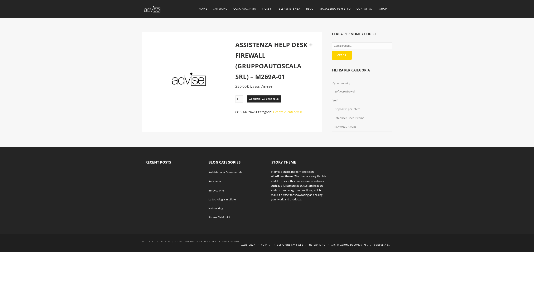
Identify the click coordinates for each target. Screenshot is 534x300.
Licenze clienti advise (288, 112)
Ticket (266, 8)
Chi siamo (220, 8)
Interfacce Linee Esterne (349, 118)
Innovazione (216, 190)
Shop (383, 8)
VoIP (335, 100)
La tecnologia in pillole (222, 199)
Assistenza (214, 181)
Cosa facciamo (244, 8)
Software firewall (345, 91)
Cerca (341, 55)
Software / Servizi (345, 127)
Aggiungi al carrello (264, 99)
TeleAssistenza (288, 8)
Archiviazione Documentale (225, 172)
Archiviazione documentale (349, 244)
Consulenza (382, 244)
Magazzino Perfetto (335, 8)
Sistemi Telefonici (219, 217)
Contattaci (365, 8)
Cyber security (341, 83)
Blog (310, 8)
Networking (215, 208)
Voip (264, 244)
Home (203, 8)
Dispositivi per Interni (348, 109)
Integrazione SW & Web (288, 244)
